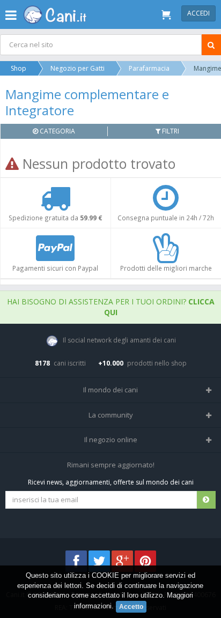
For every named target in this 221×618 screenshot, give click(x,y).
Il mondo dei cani (110, 389)
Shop (18, 68)
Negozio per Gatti (77, 68)
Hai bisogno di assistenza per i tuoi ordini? (111, 307)
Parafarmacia (149, 68)
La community (111, 415)
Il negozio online (110, 439)
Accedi (198, 13)
